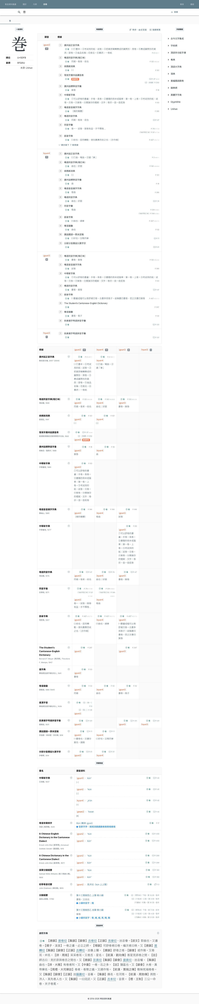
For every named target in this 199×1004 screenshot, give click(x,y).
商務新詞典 (69, 66)
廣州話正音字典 (71, 45)
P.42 (157, 778)
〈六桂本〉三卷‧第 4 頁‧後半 (146, 914)
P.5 (158, 884)
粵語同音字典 (70, 116)
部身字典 (68, 136)
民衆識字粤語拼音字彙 (75, 320)
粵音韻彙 (68, 225)
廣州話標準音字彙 (72, 86)
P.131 (157, 325)
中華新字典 (69, 95)
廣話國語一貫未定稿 (74, 234)
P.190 (157, 870)
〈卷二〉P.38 (86, 710)
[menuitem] (180, 39)
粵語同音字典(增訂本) (74, 57)
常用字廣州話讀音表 (74, 75)
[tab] (10, 21)
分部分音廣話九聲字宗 (75, 243)
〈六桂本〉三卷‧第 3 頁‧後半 (146, 899)
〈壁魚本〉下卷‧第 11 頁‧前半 (146, 910)
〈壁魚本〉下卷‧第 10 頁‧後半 (146, 895)
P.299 (157, 856)
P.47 (157, 120)
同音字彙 (68, 124)
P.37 (155, 79)
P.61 (157, 247)
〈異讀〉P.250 (153, 83)
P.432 (157, 834)
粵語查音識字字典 (72, 107)
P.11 (157, 238)
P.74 (157, 201)
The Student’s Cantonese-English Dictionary (85, 303)
